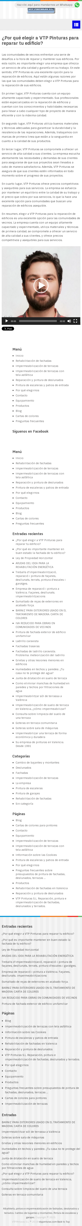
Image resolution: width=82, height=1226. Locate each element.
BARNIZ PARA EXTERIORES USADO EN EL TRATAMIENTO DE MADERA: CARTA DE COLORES (41, 614)
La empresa (23, 783)
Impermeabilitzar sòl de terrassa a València (31, 1131)
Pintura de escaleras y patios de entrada (42, 385)
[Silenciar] (69, 321)
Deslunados (23, 767)
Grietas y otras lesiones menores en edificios (32, 1143)
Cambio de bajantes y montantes (37, 762)
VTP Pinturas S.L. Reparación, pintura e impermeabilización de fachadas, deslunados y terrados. (41, 902)
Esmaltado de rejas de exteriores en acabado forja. (35, 981)
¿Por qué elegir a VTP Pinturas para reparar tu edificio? (38, 933)
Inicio (19, 355)
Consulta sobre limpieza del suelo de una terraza (34, 1189)
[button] (41, 285)
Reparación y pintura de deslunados (39, 380)
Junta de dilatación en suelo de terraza (41, 678)
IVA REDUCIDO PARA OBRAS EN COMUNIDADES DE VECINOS (39, 997)
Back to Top (63, 1221)
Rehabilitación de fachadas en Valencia (42, 888)
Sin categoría (24, 803)
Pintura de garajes (28, 793)
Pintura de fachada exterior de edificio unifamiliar (35, 1004)
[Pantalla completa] (75, 321)
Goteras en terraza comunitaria (36, 723)
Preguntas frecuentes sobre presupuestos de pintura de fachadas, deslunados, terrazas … (40, 874)
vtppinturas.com (48, 1221)
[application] (41, 285)
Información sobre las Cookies (36, 855)
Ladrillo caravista (27, 641)
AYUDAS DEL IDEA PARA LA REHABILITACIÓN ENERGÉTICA (38, 956)
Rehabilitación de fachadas (33, 361)
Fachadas (22, 773)
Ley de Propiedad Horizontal (34, 558)
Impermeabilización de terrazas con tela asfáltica (38, 1026)
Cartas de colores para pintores (36, 825)
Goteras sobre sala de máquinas (37, 728)
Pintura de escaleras (29, 788)
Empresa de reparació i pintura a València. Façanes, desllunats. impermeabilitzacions (37, 592)
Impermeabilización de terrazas (37, 366)
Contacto (21, 395)
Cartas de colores (27, 416)
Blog (19, 411)
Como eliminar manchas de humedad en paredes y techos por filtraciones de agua (42, 687)
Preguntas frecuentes (30, 421)
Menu (76, 25)
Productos (22, 405)
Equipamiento (25, 400)
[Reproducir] (7, 321)
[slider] (38, 321)
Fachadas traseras (28, 646)
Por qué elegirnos (27, 390)
